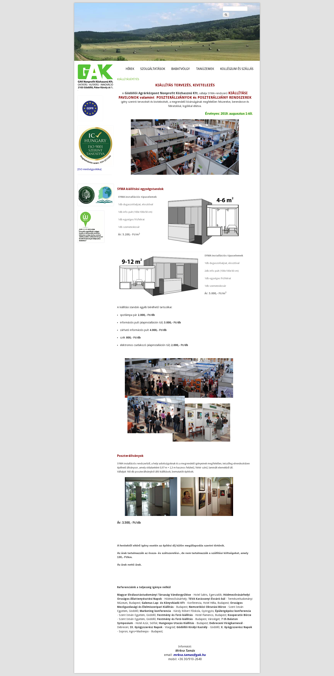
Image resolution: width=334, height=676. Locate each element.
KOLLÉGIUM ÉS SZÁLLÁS (236, 69)
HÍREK (130, 69)
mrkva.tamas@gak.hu (189, 655)
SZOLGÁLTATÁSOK (152, 69)
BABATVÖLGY (180, 69)
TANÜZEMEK (205, 69)
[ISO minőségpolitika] (89, 169)
